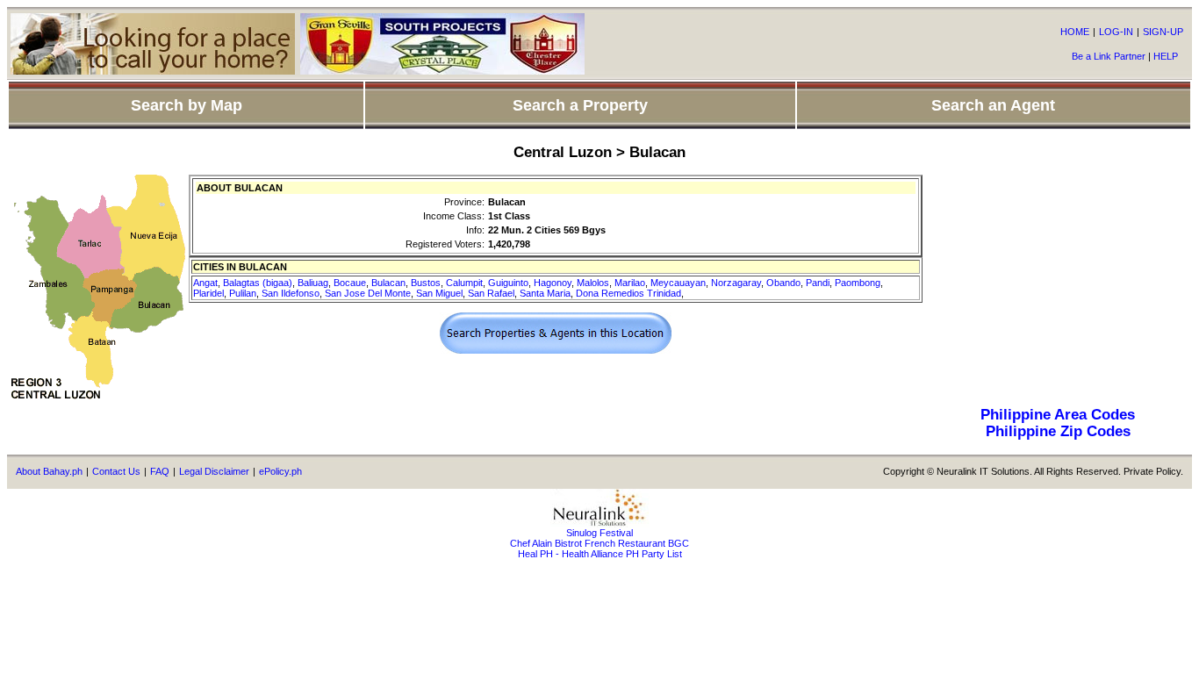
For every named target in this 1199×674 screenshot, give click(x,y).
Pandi (817, 282)
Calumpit (464, 282)
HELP (1165, 56)
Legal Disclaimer (214, 471)
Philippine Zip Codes (1058, 431)
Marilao (629, 282)
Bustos (426, 282)
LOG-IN (1116, 31)
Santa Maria (545, 293)
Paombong (857, 282)
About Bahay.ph (49, 471)
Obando (783, 282)
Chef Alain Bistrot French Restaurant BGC (599, 543)
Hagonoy (552, 282)
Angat (205, 282)
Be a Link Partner (1108, 56)
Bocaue (350, 282)
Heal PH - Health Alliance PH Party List (600, 554)
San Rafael (491, 293)
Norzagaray (736, 282)
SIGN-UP (1163, 31)
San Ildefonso (290, 293)
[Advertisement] (1057, 284)
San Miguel (439, 293)
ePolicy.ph (280, 471)
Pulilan (242, 293)
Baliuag (313, 282)
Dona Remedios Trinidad (628, 293)
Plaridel (208, 293)
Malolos (593, 282)
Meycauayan (678, 282)
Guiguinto (508, 282)
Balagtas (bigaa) (257, 282)
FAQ (159, 471)
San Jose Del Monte (368, 293)
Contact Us (116, 471)
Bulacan (388, 282)
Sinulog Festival (599, 532)
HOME (1074, 31)
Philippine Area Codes (1057, 414)
